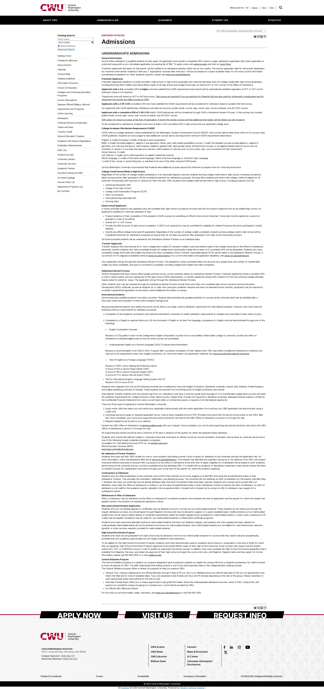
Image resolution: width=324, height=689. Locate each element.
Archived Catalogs (66, 177)
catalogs (125, 687)
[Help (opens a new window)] (265, 36)
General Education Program (70, 136)
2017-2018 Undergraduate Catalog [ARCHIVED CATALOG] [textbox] (239, 31)
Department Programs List (70, 186)
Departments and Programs (70, 109)
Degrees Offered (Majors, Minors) (73, 104)
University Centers (66, 159)
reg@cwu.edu (154, 555)
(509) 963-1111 (68, 656)
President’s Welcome (67, 60)
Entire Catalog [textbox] (63, 39)
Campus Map (63, 74)
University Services (66, 163)
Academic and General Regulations (74, 141)
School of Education (67, 88)
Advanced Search (66, 49)
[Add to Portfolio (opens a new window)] (255, 36)
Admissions (62, 118)
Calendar (61, 69)
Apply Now (225, 64)
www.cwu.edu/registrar (159, 255)
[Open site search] (281, 7)
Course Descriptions (67, 100)
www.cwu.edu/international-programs (231, 353)
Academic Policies (66, 168)
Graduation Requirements (69, 145)
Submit (277, 8)
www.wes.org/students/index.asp (117, 449)
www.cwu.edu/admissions (178, 74)
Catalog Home (64, 56)
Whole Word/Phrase (68, 46)
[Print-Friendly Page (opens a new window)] (261, 36)
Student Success (65, 154)
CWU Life (62, 150)
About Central (64, 65)
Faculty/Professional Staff (69, 173)
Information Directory (67, 83)
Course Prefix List (66, 182)
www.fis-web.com (158, 443)
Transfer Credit (64, 131)
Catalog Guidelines (66, 78)
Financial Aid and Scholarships (72, 123)
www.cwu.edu (200, 64)
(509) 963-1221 (70, 659)
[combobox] (241, 30)
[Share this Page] (258, 36)
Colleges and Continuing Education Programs (74, 94)
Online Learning (65, 113)
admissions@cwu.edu (152, 425)
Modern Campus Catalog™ (192, 687)
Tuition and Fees (65, 127)
